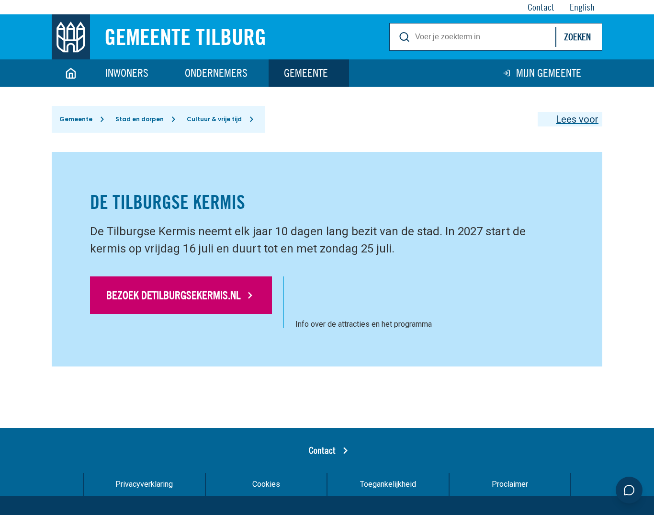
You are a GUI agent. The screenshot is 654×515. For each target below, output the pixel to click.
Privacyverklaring (144, 484)
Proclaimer (510, 484)
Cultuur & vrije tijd (214, 119)
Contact (322, 450)
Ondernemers (216, 73)
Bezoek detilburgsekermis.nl (173, 295)
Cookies (266, 484)
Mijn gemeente (548, 73)
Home (71, 73)
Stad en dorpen (139, 119)
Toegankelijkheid (388, 484)
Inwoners (126, 73)
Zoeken (577, 36)
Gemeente (306, 73)
